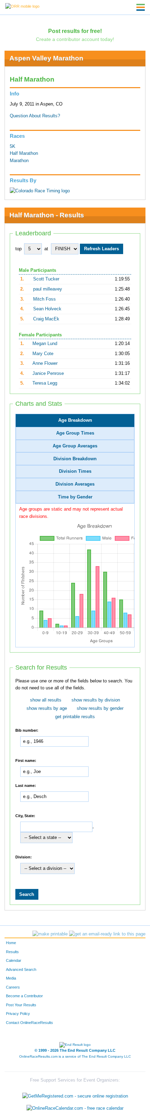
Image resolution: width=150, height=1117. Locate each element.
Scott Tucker (46, 279)
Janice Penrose (48, 373)
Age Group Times (75, 433)
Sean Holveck (47, 308)
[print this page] (50, 934)
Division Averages (75, 484)
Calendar (13, 960)
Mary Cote (42, 353)
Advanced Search (21, 969)
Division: (23, 857)
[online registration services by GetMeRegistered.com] (75, 1094)
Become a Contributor (24, 996)
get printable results (75, 716)
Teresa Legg (44, 383)
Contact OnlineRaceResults (29, 1023)
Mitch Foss (44, 299)
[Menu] (140, 7)
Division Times (75, 471)
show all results (45, 700)
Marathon (19, 160)
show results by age (47, 708)
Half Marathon (24, 153)
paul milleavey (47, 289)
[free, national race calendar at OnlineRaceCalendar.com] (75, 1108)
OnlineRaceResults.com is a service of (75, 1056)
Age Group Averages (75, 446)
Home (11, 943)
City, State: (25, 816)
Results (12, 952)
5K (12, 146)
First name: (25, 760)
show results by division (96, 700)
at (46, 248)
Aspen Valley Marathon (46, 58)
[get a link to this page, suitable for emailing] (107, 934)
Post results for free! (75, 31)
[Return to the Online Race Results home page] (22, 6)
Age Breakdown (75, 420)
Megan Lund (44, 343)
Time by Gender (75, 497)
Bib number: (26, 730)
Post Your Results (21, 1005)
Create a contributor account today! (75, 39)
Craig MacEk (46, 319)
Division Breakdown (75, 458)
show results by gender (100, 708)
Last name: (25, 785)
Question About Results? (35, 116)
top (18, 248)
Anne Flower (45, 363)
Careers (13, 987)
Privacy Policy (18, 1013)
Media (11, 978)
